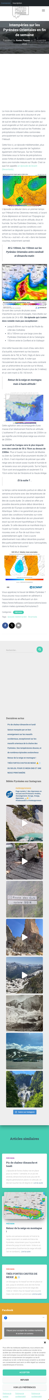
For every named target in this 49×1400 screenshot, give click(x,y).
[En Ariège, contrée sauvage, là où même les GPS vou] (24, 899)
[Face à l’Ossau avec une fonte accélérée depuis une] (24, 975)
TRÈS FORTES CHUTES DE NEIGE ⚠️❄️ (24, 763)
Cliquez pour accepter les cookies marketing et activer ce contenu (24, 1332)
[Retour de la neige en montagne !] (24, 1205)
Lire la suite (38, 1183)
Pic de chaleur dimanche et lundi (21, 724)
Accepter (24, 1372)
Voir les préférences (24, 1387)
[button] (45, 1342)
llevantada (32, 617)
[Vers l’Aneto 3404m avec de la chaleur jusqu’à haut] (24, 937)
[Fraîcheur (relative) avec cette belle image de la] (24, 1089)
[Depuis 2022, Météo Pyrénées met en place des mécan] (24, 1013)
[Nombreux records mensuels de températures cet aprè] (24, 1051)
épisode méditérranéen (17, 617)
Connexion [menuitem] (5, 3)
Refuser (24, 1380)
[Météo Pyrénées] (21, 10)
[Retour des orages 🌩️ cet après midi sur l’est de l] (24, 861)
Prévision (18, 612)
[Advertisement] (24, 83)
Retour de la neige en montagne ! (21, 758)
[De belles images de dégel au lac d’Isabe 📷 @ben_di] (24, 823)
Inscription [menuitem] (17, 3)
